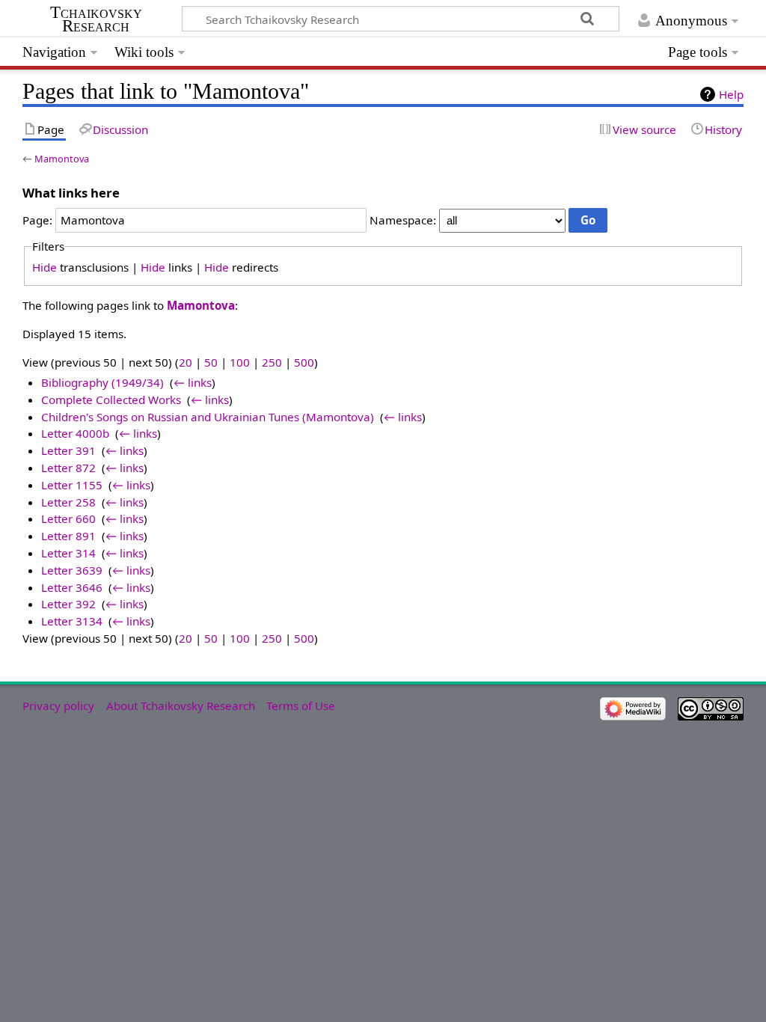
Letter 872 (68, 467)
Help (731, 94)
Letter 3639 (71, 570)
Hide (44, 267)
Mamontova (61, 158)
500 (304, 362)
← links (193, 382)
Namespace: (403, 219)
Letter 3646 (71, 587)
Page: (37, 219)
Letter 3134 (71, 620)
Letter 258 (68, 502)
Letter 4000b (75, 433)
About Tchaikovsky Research (180, 705)
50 (211, 362)
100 (240, 362)
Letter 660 (68, 518)
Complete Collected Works (111, 399)
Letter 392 (68, 603)
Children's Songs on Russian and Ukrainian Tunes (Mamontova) (207, 416)
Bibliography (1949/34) (102, 382)
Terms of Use (300, 705)
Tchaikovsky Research (96, 19)
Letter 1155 (71, 484)
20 (185, 362)
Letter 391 (68, 450)
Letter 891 (68, 535)
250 (272, 362)
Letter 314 (68, 552)
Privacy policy (58, 705)
